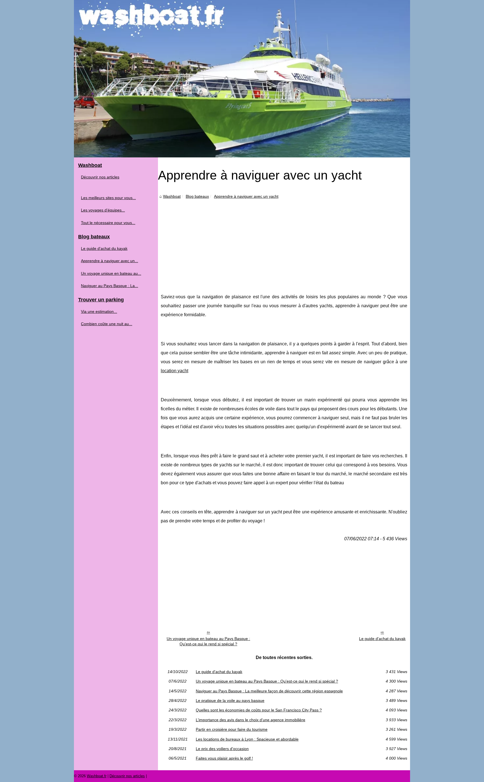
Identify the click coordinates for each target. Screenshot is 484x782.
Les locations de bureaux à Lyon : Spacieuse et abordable (247, 739)
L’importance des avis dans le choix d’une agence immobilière (250, 720)
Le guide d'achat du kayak (382, 638)
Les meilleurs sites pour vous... (108, 198)
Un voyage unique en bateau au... (111, 273)
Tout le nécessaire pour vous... (108, 222)
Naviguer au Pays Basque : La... (109, 285)
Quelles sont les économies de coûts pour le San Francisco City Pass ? (259, 710)
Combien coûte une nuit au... (106, 324)
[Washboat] (242, 78)
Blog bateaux (197, 196)
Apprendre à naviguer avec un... (109, 261)
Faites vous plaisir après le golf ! (224, 758)
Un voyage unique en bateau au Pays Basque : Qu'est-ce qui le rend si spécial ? (208, 641)
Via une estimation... (99, 311)
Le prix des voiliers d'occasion (222, 749)
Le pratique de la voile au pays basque (230, 700)
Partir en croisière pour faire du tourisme (231, 729)
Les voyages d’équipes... (103, 210)
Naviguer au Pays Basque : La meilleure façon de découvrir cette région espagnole (269, 691)
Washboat (172, 196)
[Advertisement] (284, 242)
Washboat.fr (96, 776)
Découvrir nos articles (100, 177)
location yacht (174, 370)
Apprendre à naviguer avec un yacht (246, 196)
